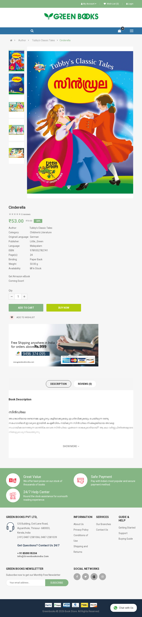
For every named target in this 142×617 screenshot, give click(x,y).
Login (130, 4)
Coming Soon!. (16, 280)
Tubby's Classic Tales (43, 40)
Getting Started (127, 527)
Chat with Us (126, 607)
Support (123, 533)
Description (58, 384)
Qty (10, 290)
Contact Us (102, 529)
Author (22, 40)
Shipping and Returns (81, 549)
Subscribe (56, 582)
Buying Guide (126, 538)
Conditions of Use (81, 538)
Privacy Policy (81, 529)
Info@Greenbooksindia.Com (33, 556)
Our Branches (103, 524)
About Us (79, 524)
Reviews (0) (85, 384)
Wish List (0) (112, 4)
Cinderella (65, 40)
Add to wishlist (25, 317)
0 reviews (25, 214)
